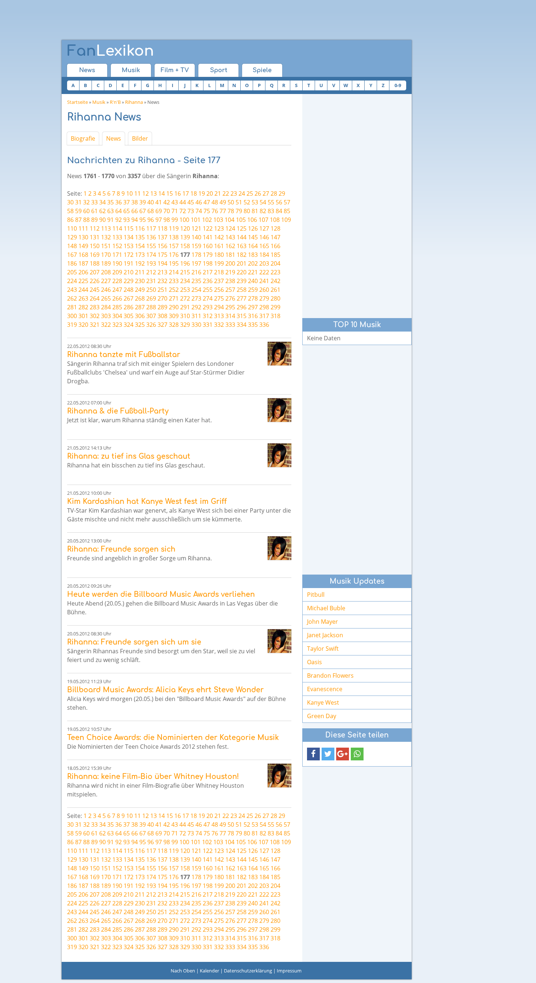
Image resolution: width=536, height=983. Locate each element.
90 (102, 220)
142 (219, 237)
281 (72, 307)
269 (151, 298)
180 (219, 255)
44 (182, 202)
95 (142, 220)
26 (258, 193)
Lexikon (110, 51)
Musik (131, 70)
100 (184, 220)
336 (264, 325)
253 (185, 290)
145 (253, 237)
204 (275, 263)
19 (201, 193)
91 (110, 220)
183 (253, 255)
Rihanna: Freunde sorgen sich (121, 549)
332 (219, 325)
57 (287, 202)
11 (137, 193)
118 (162, 228)
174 (151, 255)
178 (196, 255)
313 (219, 316)
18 (193, 193)
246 (106, 290)
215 (185, 272)
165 (264, 246)
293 (208, 307)
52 (247, 202)
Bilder (140, 138)
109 (286, 220)
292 (196, 307)
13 (153, 193)
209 (117, 272)
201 (241, 263)
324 (128, 325)
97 (158, 220)
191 (128, 263)
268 (140, 298)
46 (198, 202)
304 (117, 316)
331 (208, 325)
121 (196, 228)
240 (253, 281)
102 (207, 220)
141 (208, 237)
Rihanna (134, 102)
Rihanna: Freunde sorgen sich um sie (134, 642)
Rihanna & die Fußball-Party (117, 411)
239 (241, 281)
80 (247, 211)
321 (95, 325)
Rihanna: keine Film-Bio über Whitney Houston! (153, 776)
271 (174, 298)
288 (151, 307)
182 (241, 255)
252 (174, 290)
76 (214, 211)
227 (106, 281)
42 (166, 202)
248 (128, 290)
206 (83, 272)
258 (241, 290)
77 (223, 211)
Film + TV (175, 70)
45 (190, 202)
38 (134, 202)
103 (218, 220)
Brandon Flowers (330, 675)
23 (233, 193)
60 (86, 211)
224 (72, 281)
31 (78, 202)
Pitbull (316, 595)
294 (219, 307)
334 (241, 325)
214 (174, 272)
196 (185, 263)
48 (214, 202)
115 (128, 228)
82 (263, 211)
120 (185, 228)
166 (275, 246)
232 (162, 281)
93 (126, 220)
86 (70, 220)
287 (140, 307)
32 (86, 202)
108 (275, 220)
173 (140, 255)
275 (219, 298)
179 (208, 255)
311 (196, 316)
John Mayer (322, 622)
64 (118, 211)
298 (264, 307)
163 (241, 246)
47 (206, 202)
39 (142, 202)
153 (128, 246)
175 (162, 255)
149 (83, 246)
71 (174, 211)
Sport (218, 70)
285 (117, 307)
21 (217, 193)
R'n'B (115, 102)
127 (264, 228)
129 (72, 237)
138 (174, 237)
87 (78, 220)
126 (253, 228)
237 (219, 281)
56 (279, 202)
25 (249, 193)
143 (230, 237)
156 (162, 246)
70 (166, 211)
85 (287, 211)
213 (162, 272)
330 (196, 325)
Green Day (321, 716)
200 (230, 263)
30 (70, 202)
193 (151, 263)
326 (151, 325)
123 (219, 228)
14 (161, 193)
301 (83, 316)
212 (151, 272)
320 (83, 325)
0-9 (398, 85)
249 (140, 290)
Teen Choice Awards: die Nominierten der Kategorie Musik (173, 737)
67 (142, 211)
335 (253, 325)
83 (271, 211)
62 (102, 211)
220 (241, 272)
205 (72, 272)
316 (253, 316)
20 (209, 193)
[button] (313, 754)
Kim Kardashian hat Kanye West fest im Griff (147, 501)
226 (95, 281)
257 (230, 290)
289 (162, 307)
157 (174, 246)
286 (128, 307)
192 (140, 263)
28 (274, 193)
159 (196, 246)
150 (95, 246)
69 (158, 211)
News (87, 70)
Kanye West (323, 702)
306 (140, 316)
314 (230, 316)
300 (72, 316)
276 (230, 298)
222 (264, 272)
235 (196, 281)
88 (86, 220)
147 (275, 237)
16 (177, 193)
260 (264, 290)
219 (230, 272)
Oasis (314, 662)
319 (72, 325)
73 (190, 211)
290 (174, 307)
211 (140, 272)
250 (151, 290)
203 (264, 263)
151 (106, 246)
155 (151, 246)
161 (219, 246)
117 (151, 228)
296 (241, 307)
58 (70, 211)
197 (196, 263)
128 (275, 228)
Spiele (262, 70)
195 (174, 263)
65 (126, 211)
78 (231, 211)
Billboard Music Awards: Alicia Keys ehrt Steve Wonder (165, 690)
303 (106, 316)
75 (206, 211)
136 (151, 237)
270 (162, 298)
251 (162, 290)
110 (72, 228)
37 (126, 202)
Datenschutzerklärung (248, 970)
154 (140, 246)
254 (196, 290)
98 (166, 220)
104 (229, 220)
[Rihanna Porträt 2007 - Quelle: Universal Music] (279, 353)
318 (275, 316)
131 (95, 237)
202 (253, 263)
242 (275, 281)
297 (253, 307)
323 (117, 325)
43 (174, 202)
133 (117, 237)
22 (225, 193)
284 (106, 307)
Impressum (289, 970)
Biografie (83, 138)
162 (230, 246)
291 (185, 307)
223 (275, 272)
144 (241, 237)
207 (95, 272)
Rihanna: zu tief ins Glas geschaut (128, 456)
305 (128, 316)
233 (174, 281)
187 (83, 263)
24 (241, 193)
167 (72, 255)
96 (150, 220)
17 (185, 193)
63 (110, 211)
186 (72, 263)
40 (150, 202)
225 (83, 281)
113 (106, 228)
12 (145, 193)
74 (198, 211)
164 (253, 246)
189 (106, 263)
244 (83, 290)
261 (275, 290)
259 (253, 290)
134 (128, 237)
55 (271, 202)
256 (219, 290)
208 (106, 272)
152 (117, 246)
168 (83, 255)
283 (95, 307)
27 (266, 193)
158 (185, 246)
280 (275, 298)
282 (83, 307)
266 (117, 298)
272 (185, 298)
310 (185, 316)
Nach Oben (183, 970)
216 (196, 272)
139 (185, 237)
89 (94, 220)
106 (252, 220)
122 (208, 228)
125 (241, 228)
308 (162, 316)
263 (83, 298)
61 (94, 211)
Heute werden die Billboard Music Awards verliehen (161, 594)
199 (219, 263)
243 (72, 290)
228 (117, 281)
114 (117, 228)
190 (117, 263)
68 (150, 211)
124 (230, 228)
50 (231, 202)
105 (241, 220)
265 (106, 298)
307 (151, 316)
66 (134, 211)
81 (255, 211)
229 (128, 281)
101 (196, 220)
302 (95, 316)
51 (239, 202)
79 (239, 211)
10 (129, 193)
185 (275, 255)
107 (263, 220)
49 (223, 202)
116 (140, 228)
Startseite (77, 102)
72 (182, 211)
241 (264, 281)
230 (140, 281)
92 (118, 220)
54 (263, 202)
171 (117, 255)
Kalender (209, 970)
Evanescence (324, 689)
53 (255, 202)
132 (106, 237)
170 (106, 255)
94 (134, 220)
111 (83, 228)
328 (174, 325)
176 (174, 255)
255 (208, 290)
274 (208, 298)
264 (95, 298)
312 (208, 316)
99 (174, 220)
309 (174, 316)
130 (83, 237)
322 (106, 325)
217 (208, 272)
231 (151, 281)
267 (128, 298)
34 (102, 202)
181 (230, 255)
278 (253, 298)
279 (264, 298)
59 (78, 211)
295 (230, 307)
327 (162, 325)
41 (158, 202)
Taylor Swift (323, 649)
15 (169, 193)
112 (95, 228)
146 (264, 237)
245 (95, 290)
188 (95, 263)
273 (196, 298)
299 (275, 307)
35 (110, 202)
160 (208, 246)
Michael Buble (326, 608)
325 (140, 325)
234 (185, 281)
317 (264, 316)
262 (72, 298)
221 (253, 272)
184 (264, 255)
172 (128, 255)
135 (140, 237)
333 (230, 325)
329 (185, 325)
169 (95, 255)
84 (279, 211)
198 (208, 263)
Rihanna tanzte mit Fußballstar (123, 355)
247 (117, 290)
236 (208, 281)
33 (94, 202)
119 (174, 228)
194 (162, 263)
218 (219, 272)
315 (241, 316)
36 (118, 202)
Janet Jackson (325, 635)
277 (241, 298)
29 (282, 193)
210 (128, 272)
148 (72, 246)
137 (162, 237)
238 (230, 281)
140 (196, 237)
